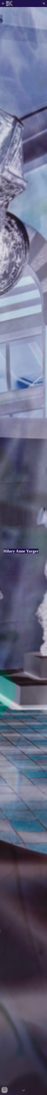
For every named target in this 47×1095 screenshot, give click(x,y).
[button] (3, 3)
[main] (23, 551)
